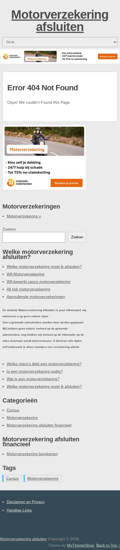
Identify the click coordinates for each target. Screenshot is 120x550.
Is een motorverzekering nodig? (35, 371)
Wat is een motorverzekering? (33, 379)
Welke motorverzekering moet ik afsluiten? (44, 266)
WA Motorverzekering (25, 274)
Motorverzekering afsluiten (60, 20)
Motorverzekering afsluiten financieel (39, 425)
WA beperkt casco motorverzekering (38, 281)
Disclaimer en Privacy (26, 502)
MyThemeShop (80, 545)
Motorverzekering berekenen (32, 454)
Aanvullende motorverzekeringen (36, 296)
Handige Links (19, 510)
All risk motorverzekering (28, 289)
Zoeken (9, 229)
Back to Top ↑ (108, 545)
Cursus (13, 410)
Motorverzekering (24, 216)
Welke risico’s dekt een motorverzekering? (44, 364)
